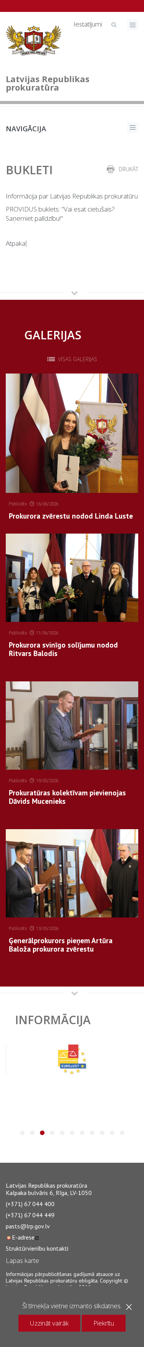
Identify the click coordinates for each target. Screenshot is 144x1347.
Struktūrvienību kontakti (37, 1248)
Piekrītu (103, 1323)
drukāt (128, 169)
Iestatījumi (87, 24)
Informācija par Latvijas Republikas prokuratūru (72, 196)
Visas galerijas (77, 359)
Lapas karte (22, 1260)
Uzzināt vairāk (49, 1323)
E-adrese (23, 1237)
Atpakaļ (16, 243)
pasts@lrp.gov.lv (28, 1226)
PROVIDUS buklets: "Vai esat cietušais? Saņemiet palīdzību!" (60, 214)
